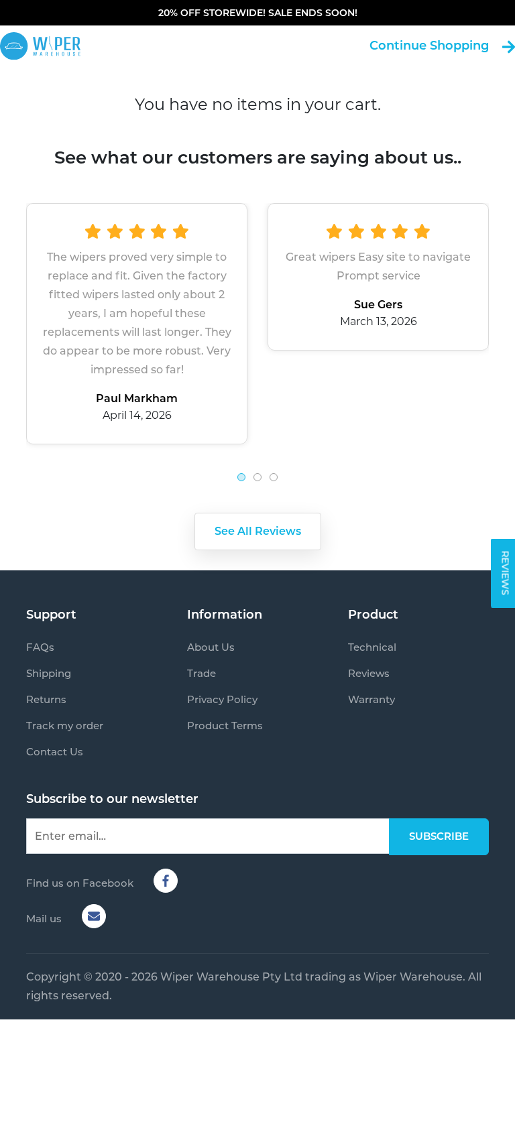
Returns (46, 699)
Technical (372, 647)
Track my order (64, 725)
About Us (211, 647)
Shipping (48, 673)
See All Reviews (258, 531)
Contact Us (54, 751)
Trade (201, 673)
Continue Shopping (429, 45)
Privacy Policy (222, 699)
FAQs (40, 647)
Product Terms (225, 725)
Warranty (371, 699)
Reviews (369, 673)
